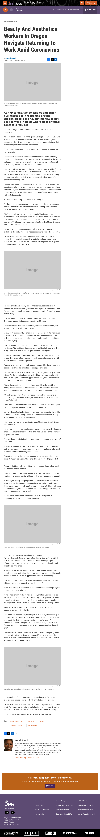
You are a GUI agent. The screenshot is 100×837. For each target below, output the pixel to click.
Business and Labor (10, 22)
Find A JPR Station (82, 801)
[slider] (14, 10)
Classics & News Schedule (85, 805)
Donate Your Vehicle (62, 809)
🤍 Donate (50, 786)
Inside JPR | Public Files (42, 809)
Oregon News (32, 725)
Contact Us (38, 801)
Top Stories (31, 721)
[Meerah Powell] (8, 745)
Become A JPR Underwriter (64, 805)
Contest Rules (39, 814)
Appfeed (43, 721)
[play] (5, 10)
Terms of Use (39, 805)
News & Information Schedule (86, 814)
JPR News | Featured (16, 725)
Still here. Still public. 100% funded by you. (50, 777)
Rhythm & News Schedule (85, 809)
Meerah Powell (11, 58)
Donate (92, 3)
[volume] (11, 10)
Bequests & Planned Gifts (64, 814)
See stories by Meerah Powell (27, 757)
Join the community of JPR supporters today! (62, 781)
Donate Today (60, 801)
